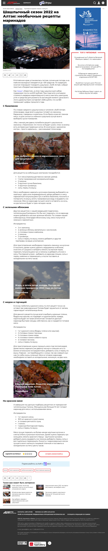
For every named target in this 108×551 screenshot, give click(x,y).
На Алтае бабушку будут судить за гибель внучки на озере (88, 92)
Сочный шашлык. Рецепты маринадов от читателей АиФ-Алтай (39, 385)
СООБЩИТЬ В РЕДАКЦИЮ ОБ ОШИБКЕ (78, 514)
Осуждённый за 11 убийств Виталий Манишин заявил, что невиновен (88, 58)
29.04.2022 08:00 (8, 8)
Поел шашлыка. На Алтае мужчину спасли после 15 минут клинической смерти (22, 487)
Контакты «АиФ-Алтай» (25, 512)
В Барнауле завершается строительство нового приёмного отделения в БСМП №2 (88, 75)
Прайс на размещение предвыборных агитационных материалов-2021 (41, 514)
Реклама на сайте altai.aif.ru (45, 512)
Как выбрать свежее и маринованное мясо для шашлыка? (40, 157)
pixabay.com (7, 70)
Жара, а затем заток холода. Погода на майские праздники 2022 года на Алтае (38, 286)
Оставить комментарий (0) (54, 454)
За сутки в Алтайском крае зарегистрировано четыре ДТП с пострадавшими (88, 67)
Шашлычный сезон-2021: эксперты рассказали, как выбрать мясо (56, 486)
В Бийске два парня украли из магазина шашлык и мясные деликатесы (22, 494)
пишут (20, 91)
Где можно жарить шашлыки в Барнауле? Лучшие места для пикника (55, 494)
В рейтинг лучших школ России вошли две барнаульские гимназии (88, 84)
